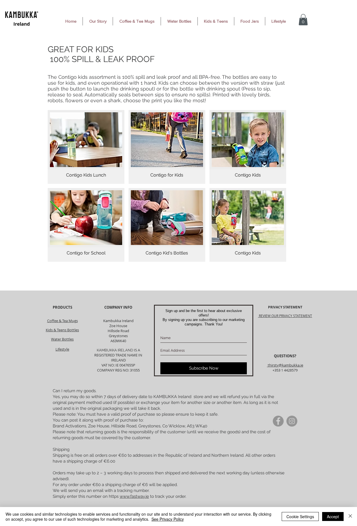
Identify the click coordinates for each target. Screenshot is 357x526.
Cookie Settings (300, 516)
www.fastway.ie (134, 496)
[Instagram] (291, 421)
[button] (303, 19)
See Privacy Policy (167, 519)
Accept (333, 516)
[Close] (350, 516)
